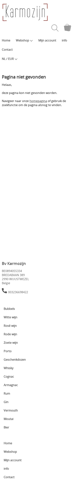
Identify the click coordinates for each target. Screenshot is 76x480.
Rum (7, 393)
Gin (6, 402)
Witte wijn (10, 317)
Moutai (8, 419)
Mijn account (47, 40)
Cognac (9, 376)
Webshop (22, 40)
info (64, 40)
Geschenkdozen (15, 360)
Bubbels (9, 309)
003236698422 (18, 292)
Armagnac (11, 385)
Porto (8, 351)
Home (6, 40)
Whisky (8, 368)
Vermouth (11, 410)
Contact (7, 50)
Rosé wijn (10, 326)
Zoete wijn (11, 343)
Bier (6, 427)
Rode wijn (10, 334)
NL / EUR (8, 59)
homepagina (38, 101)
